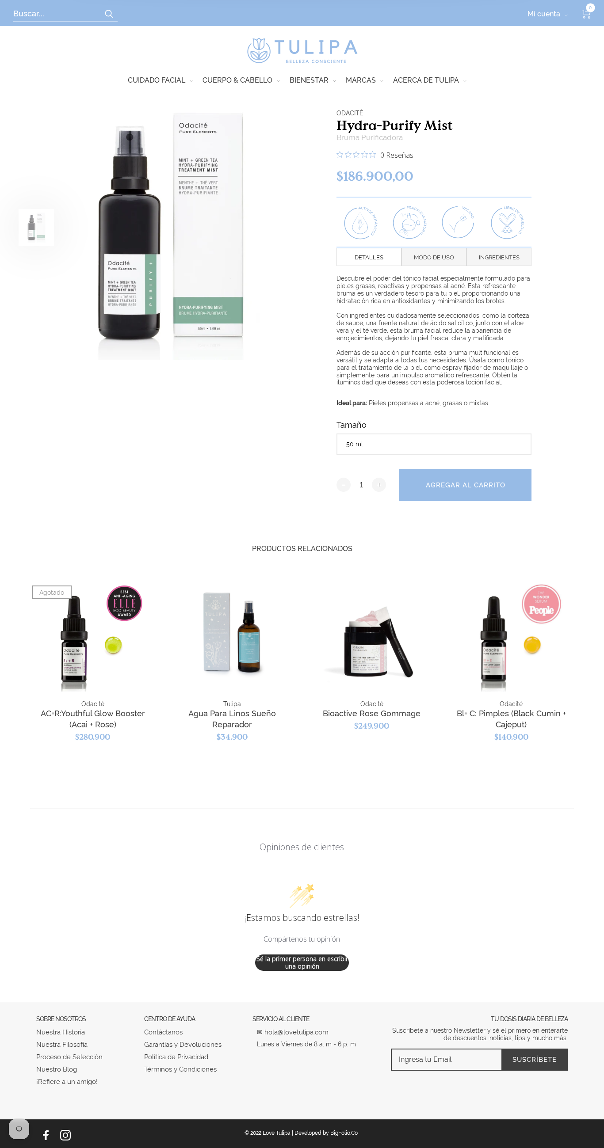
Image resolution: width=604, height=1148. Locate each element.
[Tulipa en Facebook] (46, 1135)
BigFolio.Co (344, 1133)
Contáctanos (163, 1032)
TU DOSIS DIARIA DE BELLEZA (529, 1019)
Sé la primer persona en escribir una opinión (302, 962)
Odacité (349, 113)
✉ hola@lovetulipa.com (293, 1032)
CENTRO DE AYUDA (169, 1019)
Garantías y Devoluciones (183, 1045)
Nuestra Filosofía (62, 1045)
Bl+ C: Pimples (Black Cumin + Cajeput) (511, 719)
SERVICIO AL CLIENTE (280, 1019)
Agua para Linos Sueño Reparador (232, 719)
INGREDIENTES (499, 257)
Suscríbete (534, 1060)
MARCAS (361, 80)
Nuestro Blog (56, 1069)
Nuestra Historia (60, 1032)
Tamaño (351, 425)
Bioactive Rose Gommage (372, 713)
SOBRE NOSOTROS (61, 1019)
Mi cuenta (544, 14)
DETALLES (369, 257)
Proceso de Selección (69, 1057)
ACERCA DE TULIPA (426, 80)
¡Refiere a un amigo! (67, 1082)
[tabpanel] (169, 227)
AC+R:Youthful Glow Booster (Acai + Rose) (93, 719)
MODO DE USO (434, 257)
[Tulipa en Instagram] (65, 1135)
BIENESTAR (309, 80)
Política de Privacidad (176, 1057)
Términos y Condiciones (180, 1069)
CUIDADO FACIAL (156, 80)
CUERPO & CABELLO (237, 80)
